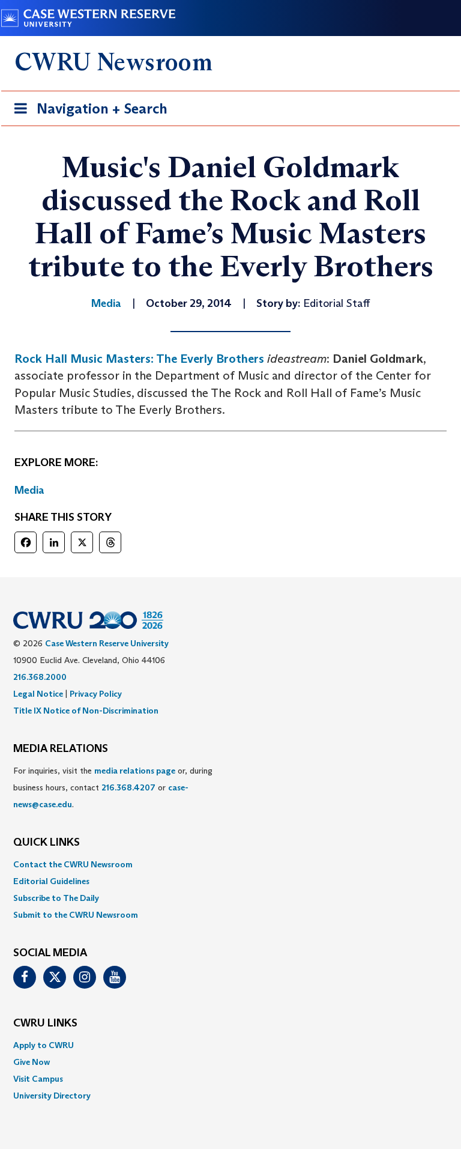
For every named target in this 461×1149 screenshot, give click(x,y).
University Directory (52, 1095)
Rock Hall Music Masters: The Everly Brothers (139, 358)
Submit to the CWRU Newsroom (75, 914)
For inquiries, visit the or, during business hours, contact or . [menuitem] (112, 787)
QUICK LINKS (46, 843)
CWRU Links (45, 1023)
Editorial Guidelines (51, 881)
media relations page (134, 770)
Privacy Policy (96, 693)
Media (29, 490)
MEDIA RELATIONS (60, 749)
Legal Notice (38, 693)
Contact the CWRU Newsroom (73, 864)
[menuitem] (230, 864)
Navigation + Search (87, 112)
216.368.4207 (128, 787)
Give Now (31, 1062)
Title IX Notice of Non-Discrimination (85, 710)
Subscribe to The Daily (56, 898)
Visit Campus (38, 1078)
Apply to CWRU (43, 1045)
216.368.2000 (40, 677)
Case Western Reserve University (107, 643)
